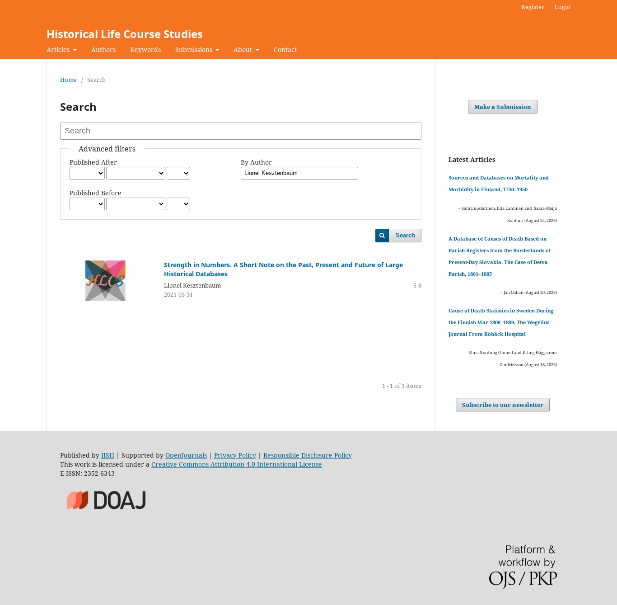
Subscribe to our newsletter (502, 405)
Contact (285, 49)
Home (68, 80)
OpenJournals (186, 455)
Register (532, 7)
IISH (107, 455)
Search (405, 235)
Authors (103, 49)
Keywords (145, 49)
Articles (59, 49)
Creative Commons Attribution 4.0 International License (236, 464)
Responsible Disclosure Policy (307, 455)
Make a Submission (502, 107)
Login (562, 7)
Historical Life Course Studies (125, 33)
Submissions (194, 49)
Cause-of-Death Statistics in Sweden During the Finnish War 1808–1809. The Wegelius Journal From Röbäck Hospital (501, 322)
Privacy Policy (235, 455)
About (244, 49)
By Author (256, 162)
